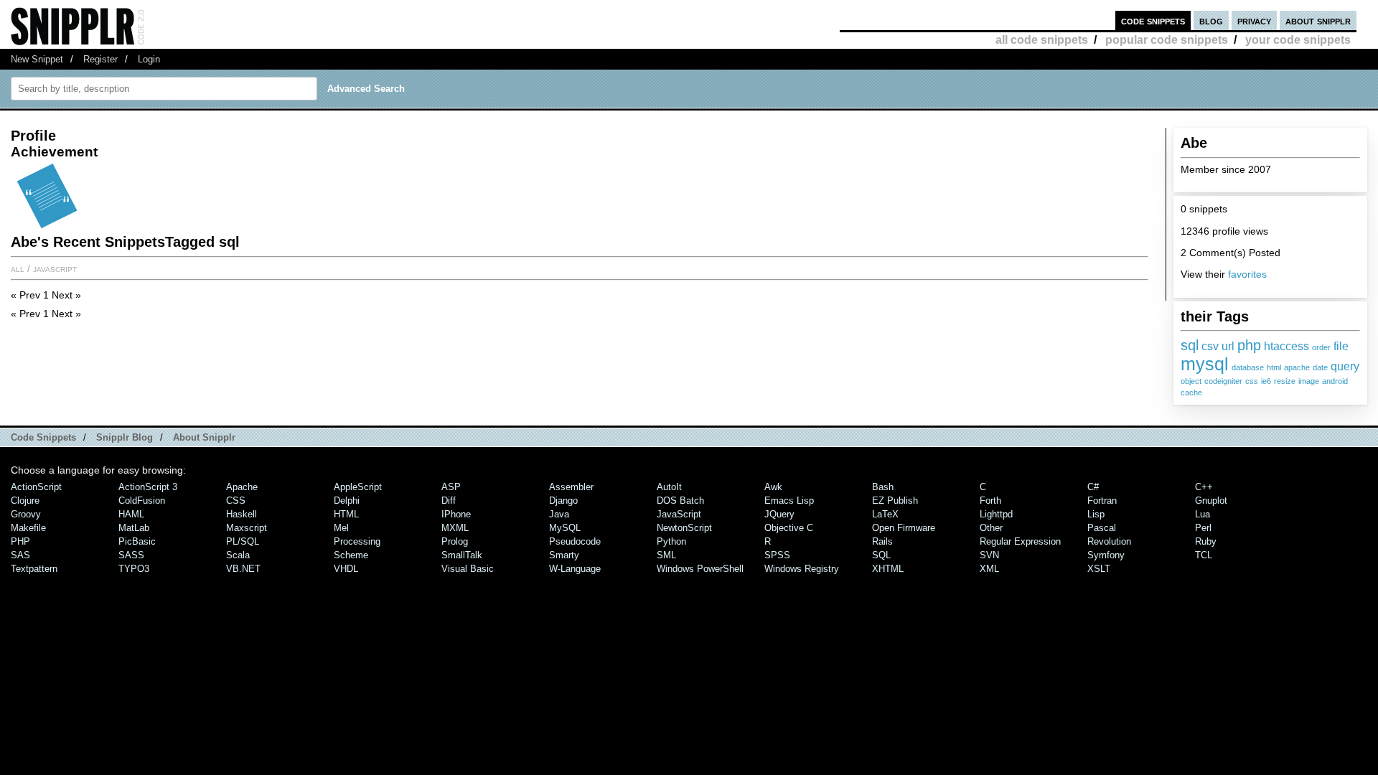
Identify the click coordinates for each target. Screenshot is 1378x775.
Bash (883, 487)
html (1274, 367)
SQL (881, 555)
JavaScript (55, 268)
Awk (773, 487)
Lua (1202, 514)
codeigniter (1223, 381)
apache (1297, 367)
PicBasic (137, 541)
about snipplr (1318, 20)
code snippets (1153, 20)
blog (1211, 20)
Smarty (564, 555)
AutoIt (669, 487)
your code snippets (1298, 40)
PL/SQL (242, 541)
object (1191, 381)
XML (989, 568)
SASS (131, 555)
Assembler (571, 487)
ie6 (1266, 381)
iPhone (456, 514)
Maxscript (246, 527)
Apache (242, 487)
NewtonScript (684, 527)
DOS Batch (680, 500)
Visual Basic (467, 568)
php (1249, 345)
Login (149, 59)
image (1308, 381)
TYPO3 (133, 568)
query (1345, 366)
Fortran (1102, 500)
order (1321, 347)
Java (559, 514)
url (1228, 346)
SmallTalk (461, 555)
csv (1210, 346)
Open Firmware (903, 527)
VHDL (346, 568)
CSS (235, 500)
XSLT (1098, 568)
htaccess (1286, 346)
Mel (341, 527)
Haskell (241, 514)
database (1248, 367)
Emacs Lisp (789, 500)
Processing (357, 541)
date (1320, 367)
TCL (1203, 555)
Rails (882, 541)
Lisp (1096, 514)
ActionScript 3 (147, 487)
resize (1284, 381)
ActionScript (36, 487)
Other (991, 527)
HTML (346, 514)
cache (1191, 392)
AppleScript (358, 487)
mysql (1205, 364)
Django (563, 500)
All (17, 268)
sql (1190, 345)
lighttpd (996, 514)
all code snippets (1041, 40)
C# (1093, 487)
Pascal (1101, 527)
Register (100, 59)
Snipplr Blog (124, 437)
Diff (448, 500)
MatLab (133, 527)
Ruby (1206, 541)
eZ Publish (895, 500)
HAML (131, 514)
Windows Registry (801, 568)
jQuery (779, 514)
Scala (238, 555)
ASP (451, 487)
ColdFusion (141, 500)
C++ (1204, 487)
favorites (1247, 274)
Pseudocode (575, 541)
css (1251, 381)
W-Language (575, 568)
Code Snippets (43, 437)
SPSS (777, 555)
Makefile (28, 527)
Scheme (351, 555)
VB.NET (243, 568)
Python (671, 541)
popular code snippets (1166, 40)
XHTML (888, 568)
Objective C (788, 527)
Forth (990, 500)
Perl (1203, 527)
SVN (989, 555)
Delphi (347, 500)
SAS (20, 555)
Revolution (1109, 541)
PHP (20, 541)
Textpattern (34, 568)
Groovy (26, 514)
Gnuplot (1211, 500)
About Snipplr (204, 437)
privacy (1254, 20)
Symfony (1106, 555)
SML (666, 555)
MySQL (565, 527)
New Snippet (37, 59)
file (1341, 346)
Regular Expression (1020, 541)
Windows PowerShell (700, 568)
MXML (455, 527)
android (1335, 381)
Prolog (454, 541)
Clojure (25, 500)
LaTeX (885, 514)
